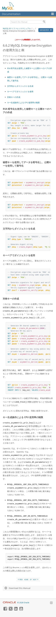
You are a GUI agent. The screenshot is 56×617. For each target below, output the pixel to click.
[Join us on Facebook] (5, 610)
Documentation (11, 14)
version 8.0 (44, 30)
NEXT (35, 580)
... (33, 28)
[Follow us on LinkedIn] (15, 610)
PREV (21, 580)
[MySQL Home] (8, 6)
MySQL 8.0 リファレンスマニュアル (17, 28)
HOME (26, 580)
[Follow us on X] (10, 610)
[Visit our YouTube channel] (21, 610)
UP (31, 580)
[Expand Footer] (51, 603)
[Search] (44, 22)
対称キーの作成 (13, 97)
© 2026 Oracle (23, 602)
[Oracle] (9, 602)
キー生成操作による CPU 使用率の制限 (23, 102)
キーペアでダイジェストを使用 (20, 91)
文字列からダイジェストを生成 (20, 86)
